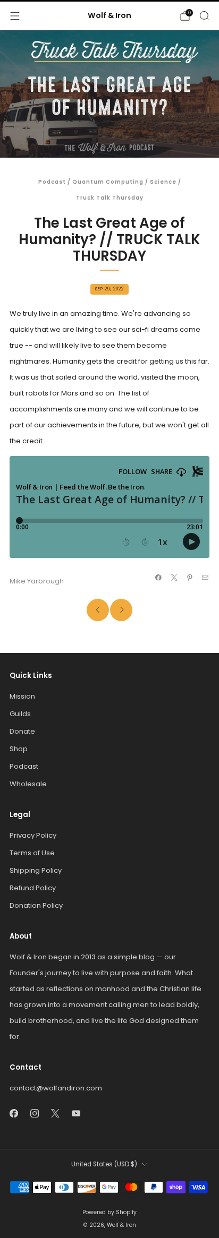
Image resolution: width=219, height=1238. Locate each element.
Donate (22, 731)
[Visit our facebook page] (13, 1113)
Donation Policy (36, 905)
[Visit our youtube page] (75, 1113)
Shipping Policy (36, 870)
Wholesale (28, 784)
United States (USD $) (104, 1164)
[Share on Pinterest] (190, 577)
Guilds (20, 714)
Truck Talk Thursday (110, 197)
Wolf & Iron (109, 16)
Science (163, 181)
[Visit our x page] (55, 1113)
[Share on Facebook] (158, 577)
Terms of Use (32, 853)
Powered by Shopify (109, 1212)
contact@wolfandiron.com (56, 1088)
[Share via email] (205, 577)
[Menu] (15, 16)
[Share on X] (174, 577)
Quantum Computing (108, 181)
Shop (19, 749)
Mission (22, 696)
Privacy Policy (33, 835)
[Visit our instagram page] (34, 1113)
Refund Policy (33, 888)
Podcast (52, 181)
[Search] (204, 15)
